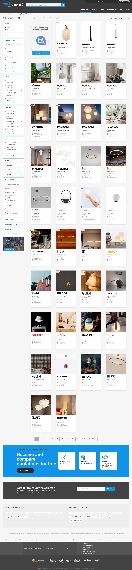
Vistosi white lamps (75, 513)
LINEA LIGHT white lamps (76, 517)
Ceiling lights (47, 513)
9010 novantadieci (12, 62)
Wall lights (28, 513)
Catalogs (95, 10)
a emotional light (12, 68)
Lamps (9, 513)
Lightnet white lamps (105, 517)
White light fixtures (23, 517)
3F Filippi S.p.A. (11, 51)
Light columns (11, 517)
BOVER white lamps (100, 513)
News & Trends (111, 10)
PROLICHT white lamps (76, 520)
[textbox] (43, 5)
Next (92, 438)
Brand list (85, 543)
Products (85, 10)
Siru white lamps (87, 513)
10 (83, 438)
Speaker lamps (18, 513)
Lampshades (57, 513)
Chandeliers (37, 513)
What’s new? (10, 35)
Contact (41, 232)
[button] (13, 40)
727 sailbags (10, 57)
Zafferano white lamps (115, 513)
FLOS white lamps (91, 517)
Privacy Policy (29, 492)
